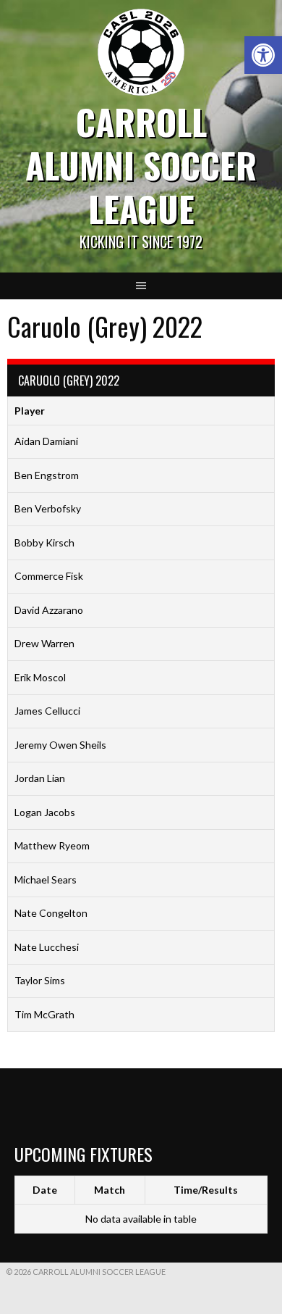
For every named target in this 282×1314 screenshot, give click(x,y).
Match (109, 1190)
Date (45, 1190)
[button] (263, 55)
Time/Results (206, 1190)
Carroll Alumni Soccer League (141, 165)
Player (29, 410)
